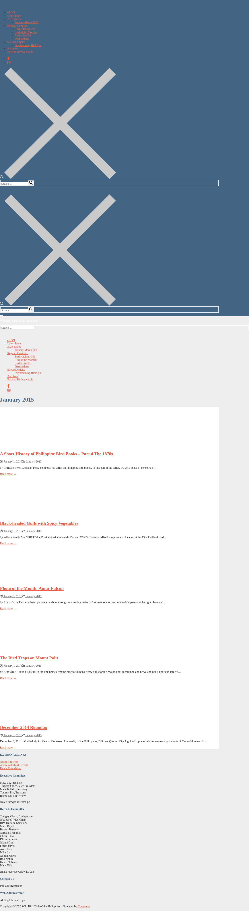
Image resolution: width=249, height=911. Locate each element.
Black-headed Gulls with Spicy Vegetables (39, 523)
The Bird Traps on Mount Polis (29, 658)
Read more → (8, 473)
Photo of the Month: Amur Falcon (32, 588)
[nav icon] (1, 315)
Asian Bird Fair (9, 761)
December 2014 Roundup (23, 727)
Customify (84, 906)
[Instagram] (9, 63)
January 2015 (33, 461)
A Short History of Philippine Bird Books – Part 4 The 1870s (56, 453)
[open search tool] (58, 178)
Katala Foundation (10, 768)
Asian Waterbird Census (14, 765)
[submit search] (31, 183)
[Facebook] (8, 58)
